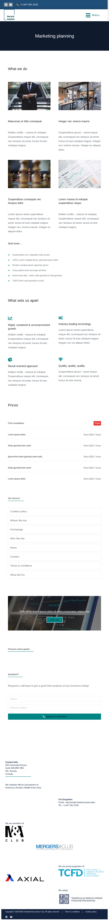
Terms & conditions (72, 912)
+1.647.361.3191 (29, 4)
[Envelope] (11, 5)
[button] (92, 15)
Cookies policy (91, 912)
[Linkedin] (6, 917)
